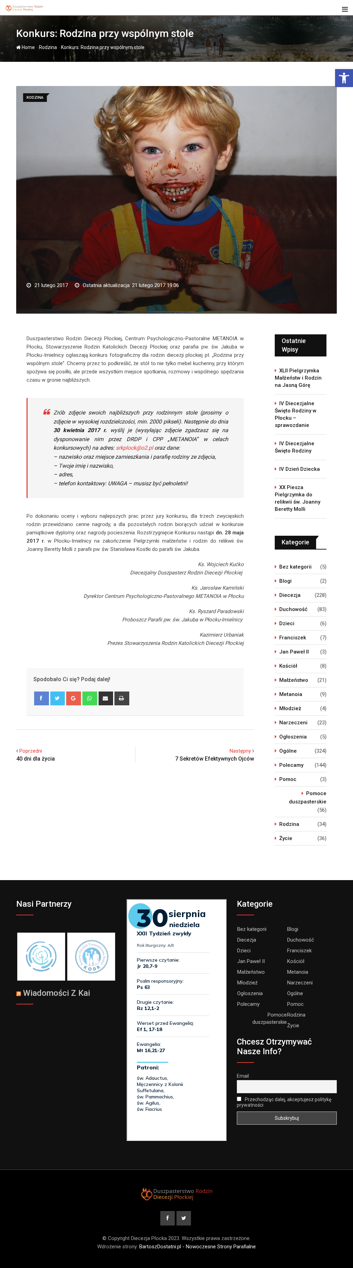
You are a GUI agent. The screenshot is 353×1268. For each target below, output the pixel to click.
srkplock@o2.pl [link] (134, 448)
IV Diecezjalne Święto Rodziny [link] (294, 447)
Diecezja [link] (290, 595)
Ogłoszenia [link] (293, 737)
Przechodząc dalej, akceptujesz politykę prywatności (284, 1102)
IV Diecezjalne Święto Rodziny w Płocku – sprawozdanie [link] (295, 414)
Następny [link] (240, 751)
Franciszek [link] (292, 638)
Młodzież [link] (290, 708)
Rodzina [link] (48, 47)
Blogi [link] (285, 581)
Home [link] (28, 47)
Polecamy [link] (291, 765)
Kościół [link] (288, 666)
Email (243, 1076)
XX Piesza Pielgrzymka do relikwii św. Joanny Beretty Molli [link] (297, 498)
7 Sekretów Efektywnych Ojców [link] (214, 758)
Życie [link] (285, 838)
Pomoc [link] (287, 779)
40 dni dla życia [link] (35, 758)
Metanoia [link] (290, 694)
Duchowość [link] (293, 609)
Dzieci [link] (286, 623)
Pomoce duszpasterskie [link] (307, 797)
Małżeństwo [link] (293, 680)
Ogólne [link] (288, 751)
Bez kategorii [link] (295, 567)
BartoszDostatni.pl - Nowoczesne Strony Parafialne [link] (197, 1246)
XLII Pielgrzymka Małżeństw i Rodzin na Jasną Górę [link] (298, 378)
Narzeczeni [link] (293, 722)
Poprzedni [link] (30, 751)
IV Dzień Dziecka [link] (299, 469)
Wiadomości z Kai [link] (56, 993)
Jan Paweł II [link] (294, 652)
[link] (344, 78)
